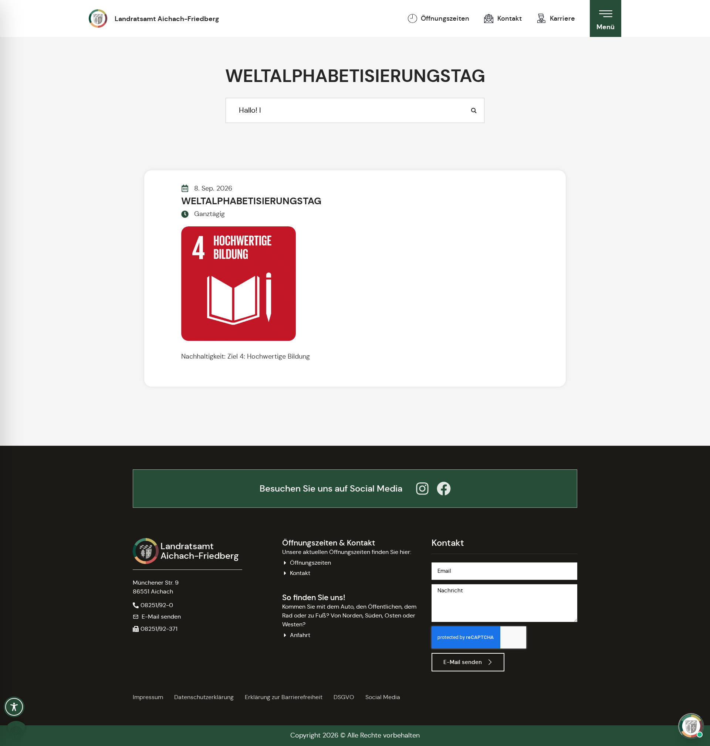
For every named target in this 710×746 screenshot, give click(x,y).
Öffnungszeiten (445, 18)
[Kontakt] (489, 18)
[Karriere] (541, 18)
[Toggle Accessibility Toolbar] (14, 706)
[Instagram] (422, 489)
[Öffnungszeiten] (412, 18)
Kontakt (509, 18)
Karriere (562, 18)
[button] (155, 629)
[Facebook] (444, 489)
